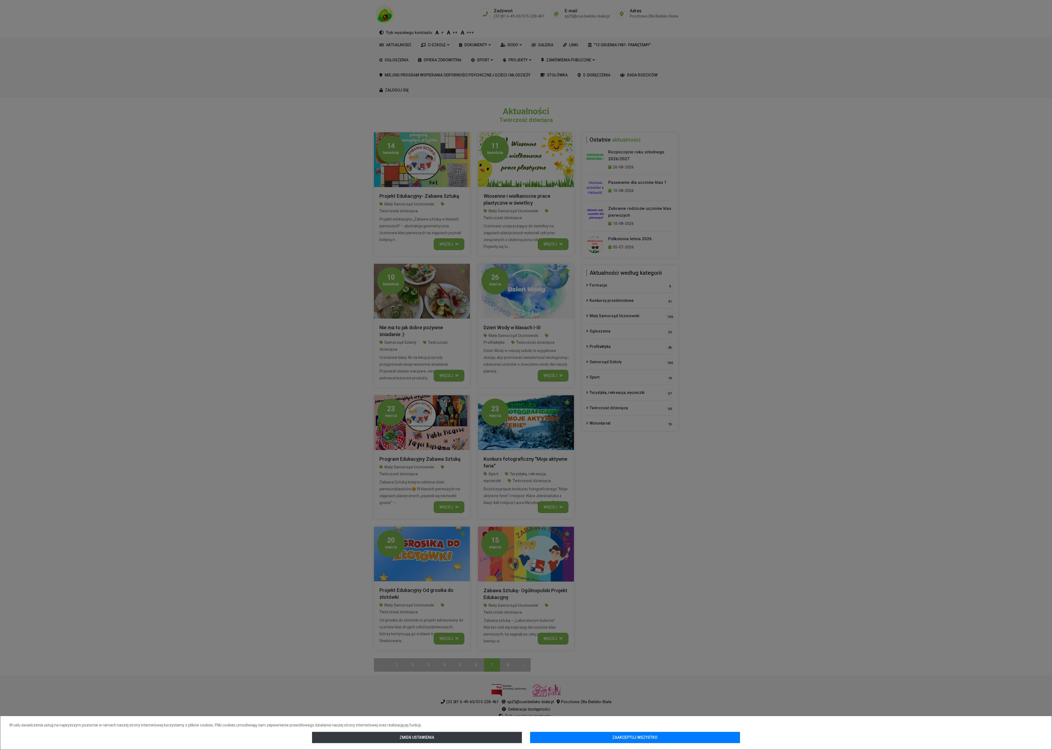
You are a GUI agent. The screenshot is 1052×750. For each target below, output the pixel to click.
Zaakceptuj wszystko (635, 737)
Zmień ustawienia (417, 737)
